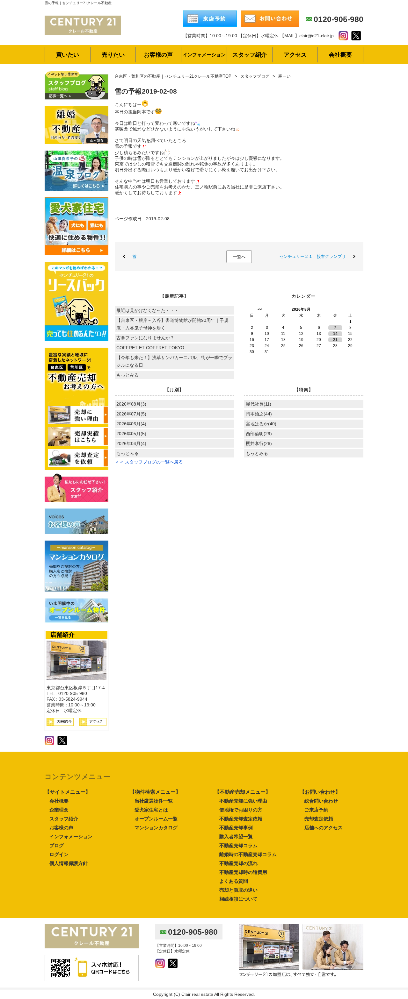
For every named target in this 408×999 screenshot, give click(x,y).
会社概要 (59, 801)
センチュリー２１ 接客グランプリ (313, 256)
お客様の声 (61, 827)
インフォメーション (70, 836)
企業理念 (59, 809)
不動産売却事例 (236, 827)
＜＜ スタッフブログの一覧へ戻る (149, 461)
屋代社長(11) (258, 404)
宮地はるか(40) (261, 423)
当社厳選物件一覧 (154, 801)
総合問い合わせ (321, 801)
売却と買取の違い (238, 890)
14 (335, 333)
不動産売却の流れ (238, 863)
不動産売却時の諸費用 (243, 872)
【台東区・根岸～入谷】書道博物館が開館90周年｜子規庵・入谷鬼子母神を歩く (172, 324)
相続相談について (238, 899)
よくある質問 (233, 881)
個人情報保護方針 (68, 863)
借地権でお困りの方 (240, 809)
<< (260, 309)
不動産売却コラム (238, 845)
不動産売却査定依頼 (240, 818)
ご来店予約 (316, 809)
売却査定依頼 (318, 818)
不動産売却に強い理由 (243, 801)
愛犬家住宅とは (151, 809)
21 (335, 339)
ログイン (59, 854)
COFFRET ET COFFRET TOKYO (150, 347)
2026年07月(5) (131, 413)
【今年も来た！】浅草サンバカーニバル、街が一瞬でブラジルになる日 (174, 361)
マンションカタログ (156, 827)
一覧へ (239, 256)
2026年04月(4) (131, 443)
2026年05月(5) (131, 433)
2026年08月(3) (131, 404)
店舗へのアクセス (323, 827)
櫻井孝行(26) (259, 443)
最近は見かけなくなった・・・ (147, 310)
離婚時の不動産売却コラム (248, 854)
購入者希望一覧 (236, 836)
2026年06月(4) (131, 423)
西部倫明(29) (259, 433)
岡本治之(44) (259, 413)
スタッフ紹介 (63, 818)
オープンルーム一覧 (156, 818)
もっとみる (127, 375)
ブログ (56, 845)
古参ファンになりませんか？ (145, 337)
